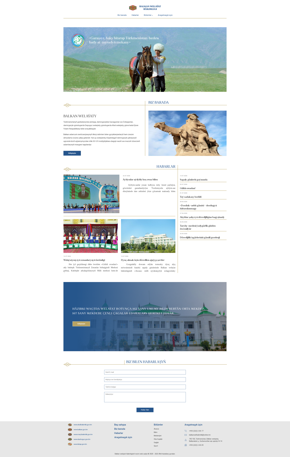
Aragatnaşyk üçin (165, 15)
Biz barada (122, 15)
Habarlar (135, 15)
